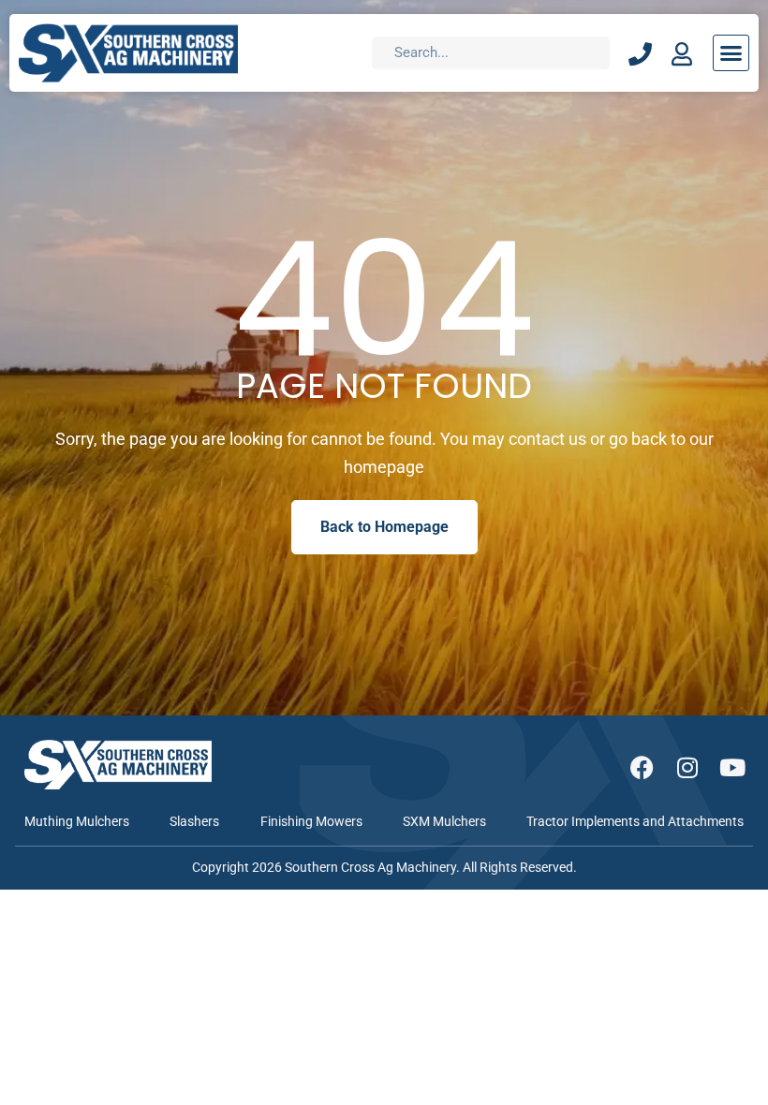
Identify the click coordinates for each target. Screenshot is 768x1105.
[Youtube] (732, 767)
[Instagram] (687, 767)
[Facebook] (642, 767)
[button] (731, 53)
